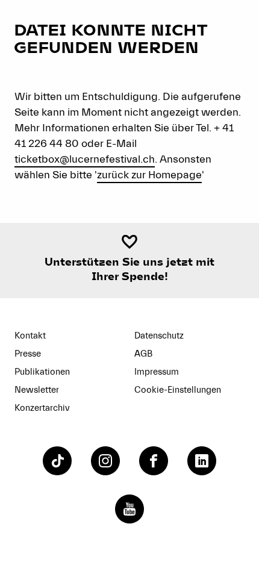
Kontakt (30, 336)
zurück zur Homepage (149, 175)
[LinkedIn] (202, 461)
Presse (27, 354)
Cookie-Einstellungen (177, 390)
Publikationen (42, 372)
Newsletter (36, 390)
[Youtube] (129, 509)
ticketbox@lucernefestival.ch (84, 159)
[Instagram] (105, 461)
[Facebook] (154, 461)
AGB (143, 354)
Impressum (156, 372)
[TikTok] (57, 461)
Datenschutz (159, 336)
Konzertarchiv (42, 408)
